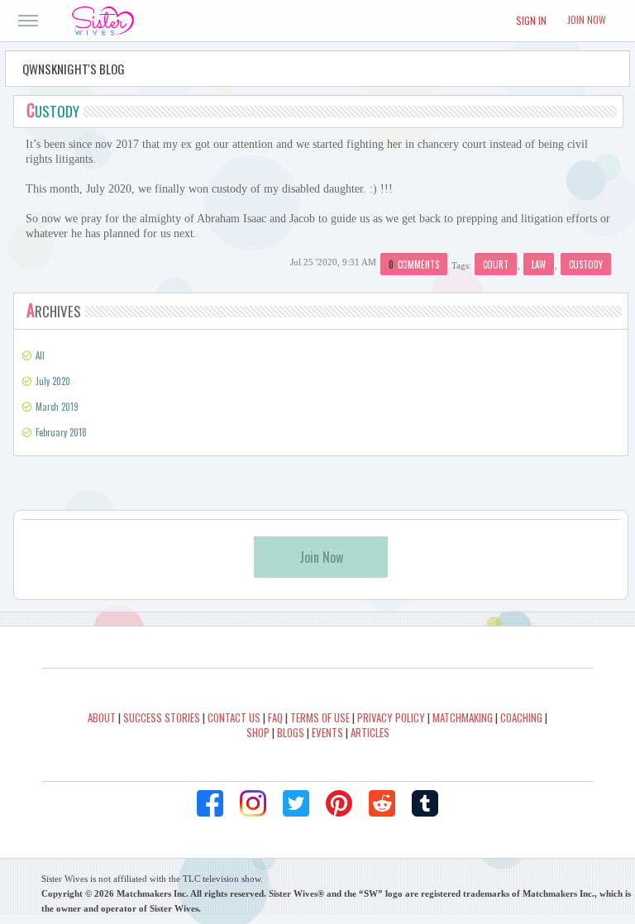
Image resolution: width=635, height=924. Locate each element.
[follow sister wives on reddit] (382, 803)
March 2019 (57, 406)
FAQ (275, 717)
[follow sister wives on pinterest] (339, 803)
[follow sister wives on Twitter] (296, 803)
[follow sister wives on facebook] (210, 803)
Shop (258, 732)
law (539, 264)
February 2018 (61, 432)
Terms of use (320, 717)
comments (414, 264)
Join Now (586, 19)
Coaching (521, 717)
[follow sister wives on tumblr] (425, 803)
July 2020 (53, 381)
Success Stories (161, 717)
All (40, 355)
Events (327, 732)
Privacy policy (391, 717)
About (102, 717)
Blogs (290, 732)
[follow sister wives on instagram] (253, 803)
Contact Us (234, 717)
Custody (52, 111)
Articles (370, 732)
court (495, 264)
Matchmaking (462, 717)
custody (586, 264)
